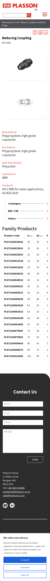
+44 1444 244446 (16, 488)
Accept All (25, 560)
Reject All (25, 575)
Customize (25, 567)
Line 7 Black (21, 22)
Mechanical (7, 22)
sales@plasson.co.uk (14, 495)
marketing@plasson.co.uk (16, 491)
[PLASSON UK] (21, 6)
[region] (25, 557)
